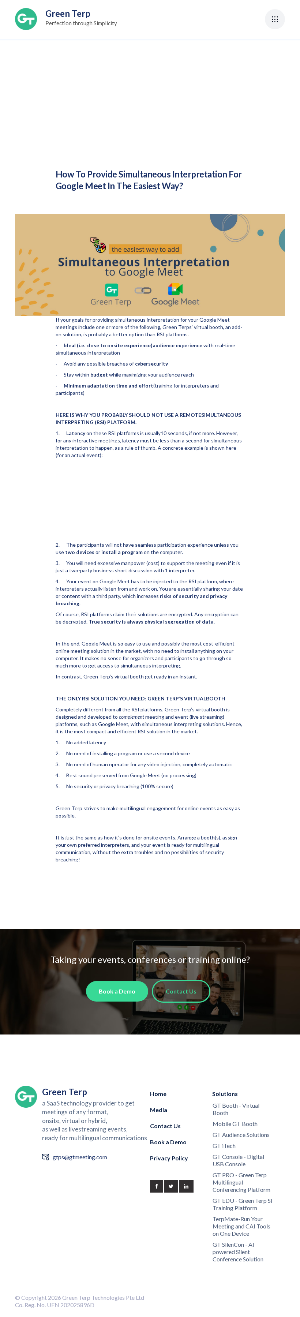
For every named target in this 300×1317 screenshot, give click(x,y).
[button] (275, 19)
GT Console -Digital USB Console (238, 1160)
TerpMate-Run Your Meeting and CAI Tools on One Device (241, 1226)
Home (158, 1093)
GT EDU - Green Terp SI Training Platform (243, 1204)
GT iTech (224, 1145)
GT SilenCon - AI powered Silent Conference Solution (238, 1251)
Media (158, 1109)
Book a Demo (168, 1141)
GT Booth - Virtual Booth (236, 1109)
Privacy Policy (169, 1158)
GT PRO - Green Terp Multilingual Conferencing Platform (241, 1182)
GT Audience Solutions (241, 1134)
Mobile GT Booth (235, 1123)
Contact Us (165, 1125)
